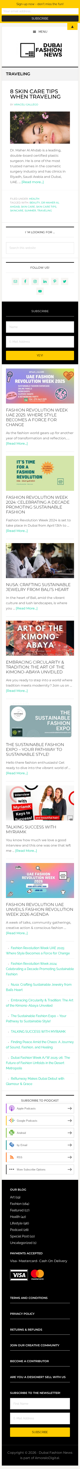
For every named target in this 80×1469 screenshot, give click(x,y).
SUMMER (30, 210)
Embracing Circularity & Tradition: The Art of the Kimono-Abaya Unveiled (35, 667)
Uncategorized (21, 1243)
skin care (28, 206)
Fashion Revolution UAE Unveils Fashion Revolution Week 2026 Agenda (39, 909)
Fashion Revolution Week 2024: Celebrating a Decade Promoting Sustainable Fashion (38, 504)
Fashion (16, 1204)
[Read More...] (17, 443)
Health (34, 198)
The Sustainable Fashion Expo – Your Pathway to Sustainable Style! (35, 749)
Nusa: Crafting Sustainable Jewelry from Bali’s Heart (38, 587)
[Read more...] (33, 182)
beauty (35, 202)
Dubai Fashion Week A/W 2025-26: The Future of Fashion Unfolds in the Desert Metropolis (38, 1063)
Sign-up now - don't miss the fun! (40, 4)
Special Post (19, 1236)
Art (12, 1197)
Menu (43, 31)
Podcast (16, 1230)
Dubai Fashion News (40, 50)
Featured (17, 1210)
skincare (16, 210)
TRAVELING (44, 210)
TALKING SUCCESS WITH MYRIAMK (38, 1032)
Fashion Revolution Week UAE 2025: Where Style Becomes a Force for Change (37, 417)
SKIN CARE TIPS (46, 206)
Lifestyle (16, 1223)
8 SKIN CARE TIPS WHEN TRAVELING (35, 94)
